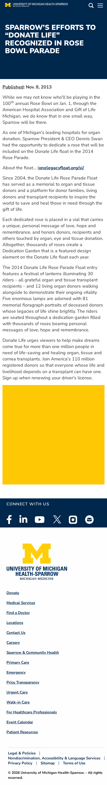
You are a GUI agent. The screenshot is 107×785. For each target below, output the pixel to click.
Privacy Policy (20, 763)
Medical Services (20, 602)
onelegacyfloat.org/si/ (61, 168)
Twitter (56, 519)
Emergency (16, 672)
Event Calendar (19, 722)
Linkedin (23, 519)
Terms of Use (74, 763)
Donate (12, 592)
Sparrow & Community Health (32, 652)
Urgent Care (17, 692)
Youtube (40, 519)
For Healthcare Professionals (31, 712)
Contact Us (15, 632)
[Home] (36, 6)
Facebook (9, 519)
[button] (91, 6)
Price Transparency (22, 682)
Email (89, 519)
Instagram (73, 519)
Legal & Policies (22, 753)
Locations (14, 622)
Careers (13, 642)
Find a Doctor (18, 612)
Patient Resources (22, 732)
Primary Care (17, 662)
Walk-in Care (18, 702)
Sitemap (48, 763)
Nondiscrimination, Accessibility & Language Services (54, 758)
